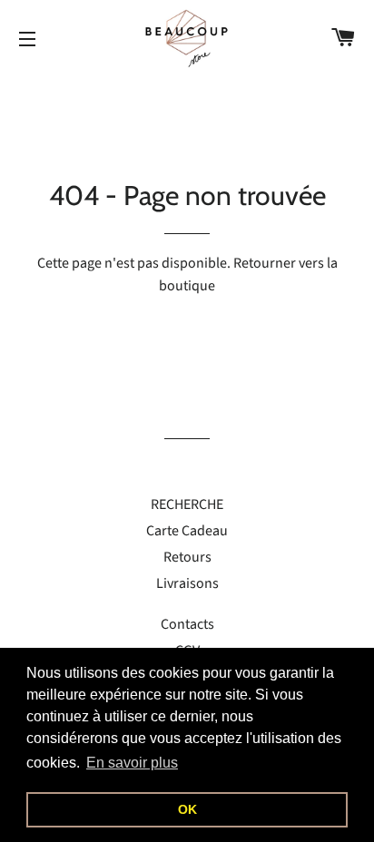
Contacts (187, 624)
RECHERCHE (187, 504)
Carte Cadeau (187, 531)
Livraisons (187, 583)
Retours (187, 557)
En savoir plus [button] (132, 762)
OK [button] (187, 809)
